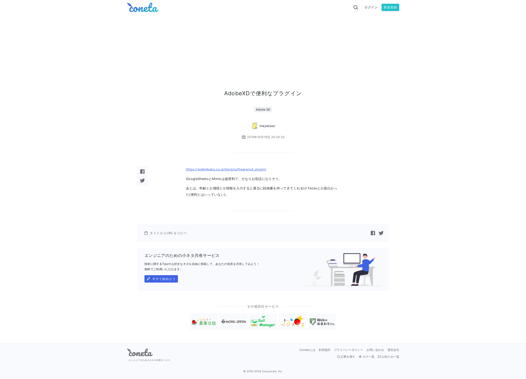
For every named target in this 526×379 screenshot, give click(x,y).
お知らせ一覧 (390, 356)
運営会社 (393, 350)
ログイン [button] (371, 7)
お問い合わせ (375, 350)
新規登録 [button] (390, 7)
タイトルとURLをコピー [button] (168, 233)
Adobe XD (263, 109)
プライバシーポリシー (348, 350)
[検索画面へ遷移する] (356, 7)
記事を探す (348, 356)
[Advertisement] (263, 45)
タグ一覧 (368, 356)
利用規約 (324, 350)
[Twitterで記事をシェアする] (142, 180)
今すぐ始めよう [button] (164, 279)
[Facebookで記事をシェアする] (142, 171)
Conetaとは (307, 350)
